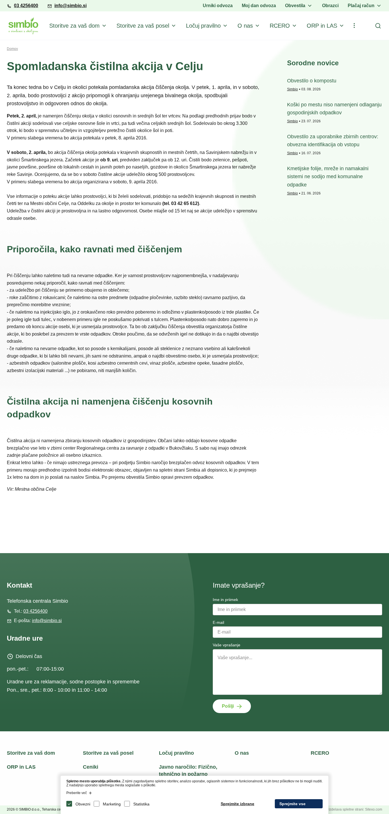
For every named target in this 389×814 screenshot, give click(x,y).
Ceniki (90, 767)
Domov (12, 49)
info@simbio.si (70, 5)
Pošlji (228, 706)
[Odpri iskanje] (378, 25)
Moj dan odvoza (259, 5)
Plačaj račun (361, 5)
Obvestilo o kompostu (311, 81)
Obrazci (330, 5)
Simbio (292, 89)
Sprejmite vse (292, 803)
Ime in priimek (225, 599)
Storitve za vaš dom (74, 26)
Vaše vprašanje (226, 645)
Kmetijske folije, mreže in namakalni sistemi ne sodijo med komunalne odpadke (327, 177)
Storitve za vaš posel (142, 26)
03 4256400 (26, 5)
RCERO (280, 26)
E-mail (218, 622)
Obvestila (295, 5)
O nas (245, 26)
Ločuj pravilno (203, 26)
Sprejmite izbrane (237, 803)
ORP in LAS (322, 26)
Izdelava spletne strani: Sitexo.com (355, 809)
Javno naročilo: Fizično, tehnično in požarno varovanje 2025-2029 (188, 774)
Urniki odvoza (218, 5)
